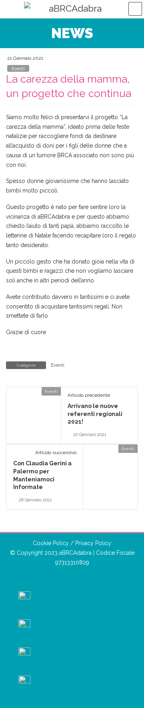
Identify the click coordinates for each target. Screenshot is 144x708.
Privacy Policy (93, 543)
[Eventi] (9, 391)
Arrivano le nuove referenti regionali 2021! (95, 414)
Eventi (18, 68)
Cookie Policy (51, 543)
